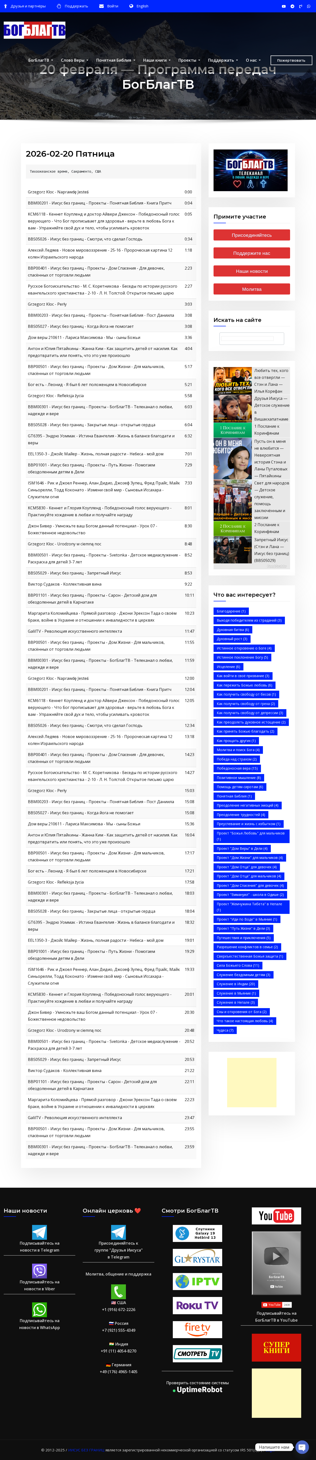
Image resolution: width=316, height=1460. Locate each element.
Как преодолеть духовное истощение (251, 722)
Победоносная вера (237, 768)
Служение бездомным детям (243, 974)
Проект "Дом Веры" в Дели (242, 848)
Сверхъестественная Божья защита (250, 956)
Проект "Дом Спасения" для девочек (250, 885)
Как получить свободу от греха (246, 703)
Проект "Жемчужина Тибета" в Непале (249, 907)
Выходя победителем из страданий (249, 620)
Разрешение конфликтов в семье (247, 946)
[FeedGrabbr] (252, 566)
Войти (112, 5)
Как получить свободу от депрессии (250, 712)
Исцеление (228, 666)
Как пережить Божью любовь (244, 685)
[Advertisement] (253, 1082)
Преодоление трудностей (241, 814)
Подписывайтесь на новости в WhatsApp (39, 1324)
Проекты (187, 60)
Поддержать (76, 5)
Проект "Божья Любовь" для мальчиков (251, 836)
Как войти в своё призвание (243, 675)
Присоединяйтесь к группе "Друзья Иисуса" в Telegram (119, 1250)
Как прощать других (236, 740)
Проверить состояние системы (197, 1383)
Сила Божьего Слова (238, 965)
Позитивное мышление (239, 777)
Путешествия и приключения (244, 937)
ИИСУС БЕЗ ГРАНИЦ (86, 1449)
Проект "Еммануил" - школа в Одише (250, 894)
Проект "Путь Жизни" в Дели (243, 928)
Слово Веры (73, 60)
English (142, 5)
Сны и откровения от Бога (242, 1011)
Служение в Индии (236, 983)
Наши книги (155, 60)
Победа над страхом (237, 759)
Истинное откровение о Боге (244, 648)
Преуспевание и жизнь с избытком (248, 823)
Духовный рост (232, 638)
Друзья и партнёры (28, 5)
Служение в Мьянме (236, 993)
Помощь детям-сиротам (240, 786)
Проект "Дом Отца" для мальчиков (249, 876)
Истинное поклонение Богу (242, 657)
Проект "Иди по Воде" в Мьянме (247, 919)
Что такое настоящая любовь (245, 1020)
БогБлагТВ (39, 60)
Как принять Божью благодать (245, 731)
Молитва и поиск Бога (238, 749)
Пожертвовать (291, 60)
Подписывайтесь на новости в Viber (39, 1285)
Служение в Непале (236, 1002)
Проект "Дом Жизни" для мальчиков (250, 857)
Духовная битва (233, 629)
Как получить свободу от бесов (246, 694)
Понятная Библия (114, 60)
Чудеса (225, 1030)
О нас (252, 60)
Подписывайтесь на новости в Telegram (39, 1246)
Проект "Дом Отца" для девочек (247, 867)
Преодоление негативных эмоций (247, 805)
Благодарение (231, 611)
